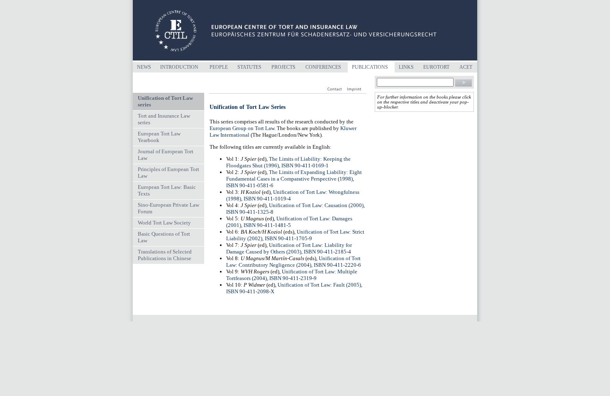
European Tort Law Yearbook (159, 136)
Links (406, 67)
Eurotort (436, 67)
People (219, 67)
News (144, 67)
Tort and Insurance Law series (164, 119)
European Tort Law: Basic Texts (167, 190)
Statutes (249, 67)
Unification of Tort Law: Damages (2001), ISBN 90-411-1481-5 (289, 221)
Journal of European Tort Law (165, 154)
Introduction (179, 67)
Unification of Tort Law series (165, 101)
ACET (465, 67)
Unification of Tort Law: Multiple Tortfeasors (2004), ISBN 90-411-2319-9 (291, 274)
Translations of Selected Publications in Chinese (165, 255)
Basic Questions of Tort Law (164, 237)
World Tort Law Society (164, 223)
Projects (283, 67)
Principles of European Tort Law (168, 172)
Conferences (323, 67)
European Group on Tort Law (242, 128)
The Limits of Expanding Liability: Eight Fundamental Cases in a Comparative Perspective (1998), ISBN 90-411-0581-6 (294, 178)
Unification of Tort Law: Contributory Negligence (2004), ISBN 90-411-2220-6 (293, 261)
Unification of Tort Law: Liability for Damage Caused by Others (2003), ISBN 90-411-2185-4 (289, 248)
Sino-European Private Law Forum (168, 208)
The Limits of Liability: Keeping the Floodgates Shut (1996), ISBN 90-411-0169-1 (288, 162)
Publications (370, 67)
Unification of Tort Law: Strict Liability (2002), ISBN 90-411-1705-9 (295, 235)
